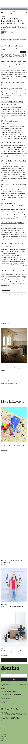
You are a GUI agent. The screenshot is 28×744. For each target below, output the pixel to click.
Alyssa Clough (5, 450)
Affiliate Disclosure (6, 698)
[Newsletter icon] (2, 709)
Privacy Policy (12, 56)
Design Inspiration (4, 730)
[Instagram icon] (5, 709)
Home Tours (4, 365)
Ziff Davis (10, 717)
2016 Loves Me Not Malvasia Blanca (13, 184)
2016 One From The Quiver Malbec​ (13, 82)
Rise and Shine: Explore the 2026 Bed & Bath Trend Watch (14, 8)
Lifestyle (3, 16)
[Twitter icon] (14, 709)
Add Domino (4, 33)
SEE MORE (14, 660)
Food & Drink (4, 443)
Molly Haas (15, 383)
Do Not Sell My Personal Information (8, 721)
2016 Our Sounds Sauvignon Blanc (12, 223)
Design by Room (4, 728)
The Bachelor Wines (16, 168)
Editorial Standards (18, 294)
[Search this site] (26, 12)
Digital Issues (3, 740)
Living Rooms (4, 377)
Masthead (3, 697)
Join (23, 52)
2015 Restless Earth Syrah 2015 (11, 271)
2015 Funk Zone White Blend (11, 142)
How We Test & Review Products (12, 694)
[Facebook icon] (11, 709)
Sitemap (3, 702)
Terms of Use (17, 55)
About (3, 688)
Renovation (3, 732)
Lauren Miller (15, 373)
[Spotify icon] (17, 709)
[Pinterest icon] (8, 709)
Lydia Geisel (4, 373)
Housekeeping (4, 736)
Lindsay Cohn (4, 31)
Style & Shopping (4, 734)
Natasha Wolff (4, 564)
